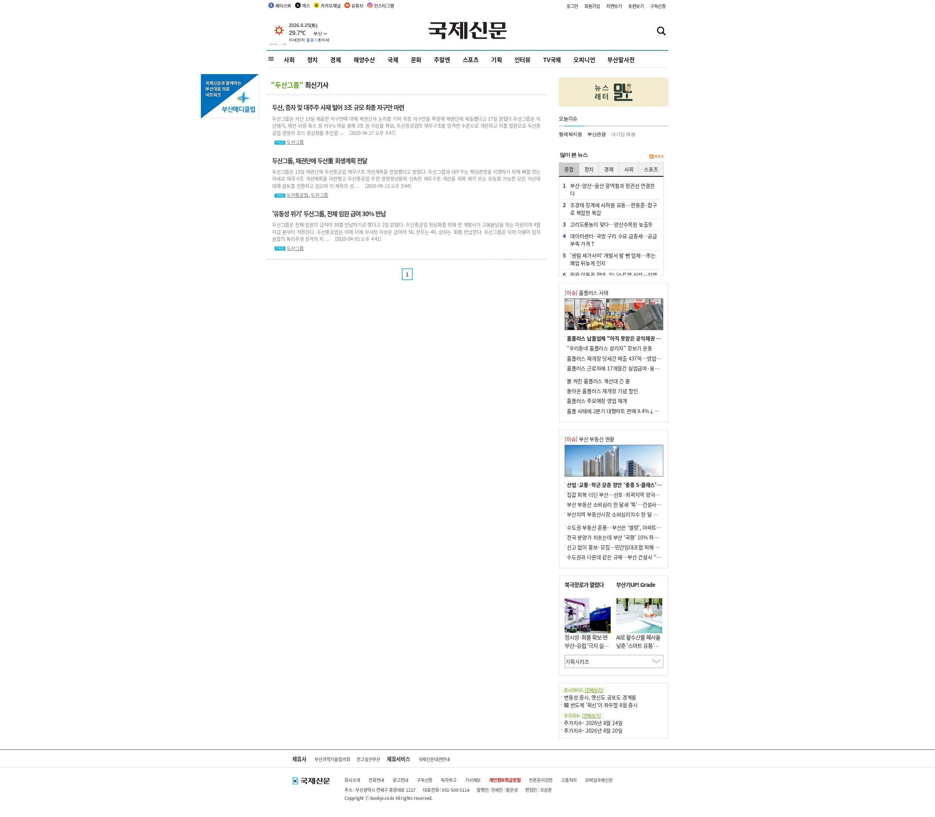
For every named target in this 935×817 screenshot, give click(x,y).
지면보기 (614, 6)
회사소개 (352, 780)
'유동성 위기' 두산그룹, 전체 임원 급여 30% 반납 (329, 213)
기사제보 (473, 780)
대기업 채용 (623, 134)
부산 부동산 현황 (589, 439)
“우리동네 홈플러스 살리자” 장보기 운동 (609, 348)
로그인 (572, 6)
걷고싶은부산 (368, 759)
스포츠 (471, 59)
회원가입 (592, 6)
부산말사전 (620, 59)
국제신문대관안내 (434, 759)
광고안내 (400, 780)
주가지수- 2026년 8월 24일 (593, 722)
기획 (496, 59)
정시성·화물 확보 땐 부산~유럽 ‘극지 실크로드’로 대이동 (586, 645)
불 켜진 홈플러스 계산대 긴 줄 (598, 381)
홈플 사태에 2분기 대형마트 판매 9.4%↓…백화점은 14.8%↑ (633, 411)
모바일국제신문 (599, 780)
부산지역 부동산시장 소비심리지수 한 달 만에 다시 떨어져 (628, 514)
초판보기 (636, 6)
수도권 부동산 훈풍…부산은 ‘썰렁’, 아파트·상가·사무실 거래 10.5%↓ (642, 527)
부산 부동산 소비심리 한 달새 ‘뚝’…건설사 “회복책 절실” (627, 504)
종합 (569, 169)
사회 (289, 59)
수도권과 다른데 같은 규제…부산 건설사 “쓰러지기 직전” (627, 557)
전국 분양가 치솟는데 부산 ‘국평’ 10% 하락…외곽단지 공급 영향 (635, 537)
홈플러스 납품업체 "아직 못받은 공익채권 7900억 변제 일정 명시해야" (642, 338)
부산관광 (596, 134)
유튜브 (357, 6)
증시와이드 (583, 690)
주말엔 (442, 59)
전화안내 (376, 780)
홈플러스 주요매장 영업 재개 (597, 400)
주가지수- (582, 716)
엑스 (306, 6)
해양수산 (364, 59)
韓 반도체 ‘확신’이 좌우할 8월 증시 (601, 705)
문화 (416, 59)
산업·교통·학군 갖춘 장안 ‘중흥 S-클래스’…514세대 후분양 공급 (636, 484)
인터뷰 (523, 59)
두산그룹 (295, 141)
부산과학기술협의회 (332, 759)
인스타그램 (384, 6)
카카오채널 (330, 6)
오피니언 (584, 59)
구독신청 (658, 6)
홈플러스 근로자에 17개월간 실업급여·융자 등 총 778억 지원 (632, 368)
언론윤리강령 (541, 780)
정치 (312, 59)
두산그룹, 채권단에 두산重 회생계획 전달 (319, 160)
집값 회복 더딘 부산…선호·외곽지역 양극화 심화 (619, 494)
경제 (335, 59)
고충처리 (569, 780)
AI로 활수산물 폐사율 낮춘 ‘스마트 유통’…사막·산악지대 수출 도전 (638, 649)
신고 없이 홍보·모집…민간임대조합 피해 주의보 (618, 547)
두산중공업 (297, 194)
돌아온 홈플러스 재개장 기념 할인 (602, 390)
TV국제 (552, 59)
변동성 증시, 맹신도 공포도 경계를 (600, 697)
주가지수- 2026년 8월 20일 (593, 730)
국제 (393, 59)
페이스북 (283, 6)
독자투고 (449, 780)
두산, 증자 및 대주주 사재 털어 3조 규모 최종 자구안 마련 (338, 107)
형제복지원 (570, 134)
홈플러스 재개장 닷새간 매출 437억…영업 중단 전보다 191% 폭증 (637, 358)
